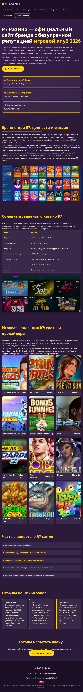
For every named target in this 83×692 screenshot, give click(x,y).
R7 (11, 4)
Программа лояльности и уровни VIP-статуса (24, 560)
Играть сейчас (13, 68)
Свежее (65, 10)
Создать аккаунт (41, 653)
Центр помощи (7, 10)
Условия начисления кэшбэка (18, 545)
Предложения (55, 10)
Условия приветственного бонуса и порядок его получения (30, 575)
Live (17, 10)
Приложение (7, 15)
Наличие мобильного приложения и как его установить (29, 568)
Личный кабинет (23, 15)
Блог (72, 10)
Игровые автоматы (40, 10)
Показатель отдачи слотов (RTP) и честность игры (26, 553)
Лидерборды (26, 10)
